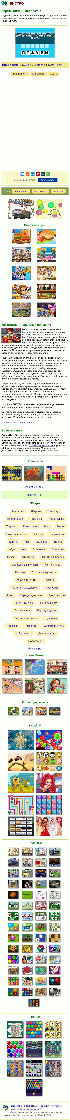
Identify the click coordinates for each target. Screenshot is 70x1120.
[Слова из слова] (13, 993)
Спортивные (57, 534)
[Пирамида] (27, 917)
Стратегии (28, 557)
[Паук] (40, 906)
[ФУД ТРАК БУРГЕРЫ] (23, 292)
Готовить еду (10, 422)
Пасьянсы (36, 518)
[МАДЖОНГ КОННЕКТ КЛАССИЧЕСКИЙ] (53, 1030)
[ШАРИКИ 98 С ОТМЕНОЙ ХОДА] (34, 1069)
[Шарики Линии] (13, 874)
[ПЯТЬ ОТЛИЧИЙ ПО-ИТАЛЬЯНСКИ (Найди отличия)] (33, 474)
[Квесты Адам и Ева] (27, 949)
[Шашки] (54, 939)
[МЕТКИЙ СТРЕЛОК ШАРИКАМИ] (34, 1088)
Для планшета (26, 422)
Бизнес (26, 65)
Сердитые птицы (54, 625)
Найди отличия (16, 549)
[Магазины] (40, 712)
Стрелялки (38, 549)
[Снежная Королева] (54, 960)
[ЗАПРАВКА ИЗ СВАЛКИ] (12, 686)
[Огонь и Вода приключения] (54, 982)
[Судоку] (40, 896)
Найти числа (52, 564)
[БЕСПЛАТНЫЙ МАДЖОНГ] (15, 1030)
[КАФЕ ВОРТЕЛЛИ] (34, 686)
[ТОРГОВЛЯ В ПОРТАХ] (34, 667)
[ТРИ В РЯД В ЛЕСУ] (53, 1050)
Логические (30, 526)
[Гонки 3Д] (27, 874)
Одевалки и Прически (25, 564)
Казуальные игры (27, 580)
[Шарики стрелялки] (54, 863)
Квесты (38, 534)
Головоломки (15, 518)
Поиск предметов (16, 534)
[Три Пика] (40, 917)
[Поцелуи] (27, 982)
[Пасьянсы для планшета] (54, 917)
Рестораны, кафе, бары (48, 65)
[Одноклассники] (27, 174)
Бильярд (42, 541)
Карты (13, 541)
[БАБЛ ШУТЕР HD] (34, 1050)
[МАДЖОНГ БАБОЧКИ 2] (53, 1069)
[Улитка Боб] (40, 928)
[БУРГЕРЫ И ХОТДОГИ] (23, 310)
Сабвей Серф (48, 602)
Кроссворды (51, 587)
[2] (16, 180)
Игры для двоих (46, 610)
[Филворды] (40, 971)
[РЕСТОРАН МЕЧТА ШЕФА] (23, 255)
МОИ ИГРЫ (34, 495)
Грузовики (51, 618)
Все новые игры (33, 487)
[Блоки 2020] (13, 982)
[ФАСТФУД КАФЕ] (47, 255)
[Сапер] (54, 896)
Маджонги (18, 511)
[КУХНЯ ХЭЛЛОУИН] (47, 310)
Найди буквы (23, 633)
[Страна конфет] (13, 960)
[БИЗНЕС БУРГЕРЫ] (47, 236)
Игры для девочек (31, 595)
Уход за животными (26, 618)
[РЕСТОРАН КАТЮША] (12, 667)
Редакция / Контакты (50, 1106)
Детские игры (57, 595)
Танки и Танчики (24, 602)
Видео (58, 541)
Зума (46, 526)
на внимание (21, 191)
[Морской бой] (40, 982)
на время (58, 191)
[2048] (13, 928)
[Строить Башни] (13, 971)
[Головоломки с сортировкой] (33, 1003)
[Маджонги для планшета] (40, 852)
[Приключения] (54, 993)
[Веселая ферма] (13, 712)
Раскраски (31, 625)
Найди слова (56, 518)
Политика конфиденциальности (25, 1109)
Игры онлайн (10, 65)
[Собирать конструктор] (54, 949)
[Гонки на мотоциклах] (54, 852)
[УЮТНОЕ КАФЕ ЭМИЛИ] (57, 686)
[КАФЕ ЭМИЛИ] (47, 273)
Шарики (36, 511)
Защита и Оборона (52, 557)
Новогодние (35, 641)
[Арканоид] (40, 874)
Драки (10, 595)
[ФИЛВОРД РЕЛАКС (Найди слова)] (11, 474)
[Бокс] (27, 885)
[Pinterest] (38, 174)
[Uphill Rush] (27, 928)
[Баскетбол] (13, 896)
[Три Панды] (13, 906)
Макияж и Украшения (25, 587)
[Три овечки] (27, 906)
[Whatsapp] (48, 174)
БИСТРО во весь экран (41, 445)
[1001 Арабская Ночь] (27, 960)
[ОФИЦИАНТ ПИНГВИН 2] (23, 273)
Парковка (12, 625)
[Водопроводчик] (27, 971)
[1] (14, 180)
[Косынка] (54, 906)
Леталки (20, 572)
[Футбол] (54, 874)
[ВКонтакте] (22, 174)
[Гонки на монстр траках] (13, 863)
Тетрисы (11, 526)
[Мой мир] (33, 174)
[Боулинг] (13, 885)
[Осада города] (27, 939)
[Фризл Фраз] (13, 939)
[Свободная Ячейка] (13, 917)
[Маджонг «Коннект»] (27, 852)
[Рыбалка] (54, 885)
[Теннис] (27, 896)
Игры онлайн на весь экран (23, 1106)
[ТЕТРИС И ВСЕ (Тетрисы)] (56, 474)
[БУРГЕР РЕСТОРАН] (23, 236)
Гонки (26, 541)
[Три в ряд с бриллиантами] (27, 993)
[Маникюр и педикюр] (54, 971)
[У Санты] (40, 960)
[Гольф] (40, 885)
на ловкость (40, 191)
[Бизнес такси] (54, 712)
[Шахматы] (54, 928)
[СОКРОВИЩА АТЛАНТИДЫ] (15, 1069)
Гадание (49, 580)
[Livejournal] (43, 174)
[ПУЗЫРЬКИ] (15, 1050)
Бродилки (58, 549)
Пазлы (11, 557)
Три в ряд (53, 511)
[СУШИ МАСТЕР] (47, 292)
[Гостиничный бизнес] (27, 712)
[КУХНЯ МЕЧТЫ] (57, 667)
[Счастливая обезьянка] (13, 949)
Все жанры (35, 648)
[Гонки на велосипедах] (27, 863)
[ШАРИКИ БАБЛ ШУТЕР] (34, 1030)
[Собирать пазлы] (40, 949)
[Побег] (40, 993)
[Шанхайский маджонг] (13, 852)
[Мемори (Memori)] (40, 939)
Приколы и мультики (44, 572)
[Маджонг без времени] (40, 863)
